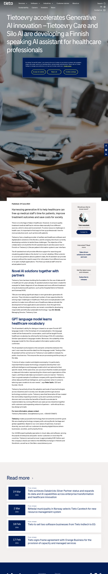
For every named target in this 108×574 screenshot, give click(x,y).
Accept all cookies (38, 72)
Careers (35, 7)
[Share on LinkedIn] (106, 154)
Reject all (54, 72)
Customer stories (63, 3)
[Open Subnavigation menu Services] (26, 3)
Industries (47, 3)
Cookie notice (67, 66)
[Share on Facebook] (106, 145)
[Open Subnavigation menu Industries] (52, 3)
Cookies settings (71, 72)
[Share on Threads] (106, 150)
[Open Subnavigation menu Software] (39, 3)
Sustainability (23, 7)
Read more (18, 477)
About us (75, 3)
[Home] (8, 3)
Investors (44, 7)
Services (22, 3)
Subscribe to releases (83, 278)
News (53, 7)
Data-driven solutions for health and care (84, 254)
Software (34, 3)
